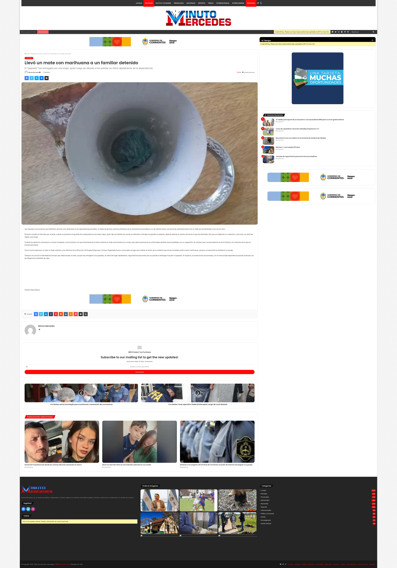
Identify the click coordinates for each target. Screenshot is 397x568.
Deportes (201, 3)
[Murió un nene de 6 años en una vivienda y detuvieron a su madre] (139, 442)
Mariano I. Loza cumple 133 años (60, 32)
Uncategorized (266, 520)
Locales (139, 3)
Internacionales (222, 3)
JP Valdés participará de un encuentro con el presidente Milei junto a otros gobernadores (310, 120)
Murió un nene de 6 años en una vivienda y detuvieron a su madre (126, 465)
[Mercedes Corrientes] (198, 18)
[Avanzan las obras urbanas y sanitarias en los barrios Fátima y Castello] (237, 523)
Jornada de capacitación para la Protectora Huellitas (296, 156)
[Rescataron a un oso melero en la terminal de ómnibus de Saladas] (268, 141)
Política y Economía (163, 3)
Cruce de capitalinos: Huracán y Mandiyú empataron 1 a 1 (297, 129)
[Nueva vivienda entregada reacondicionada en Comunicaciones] (160, 545)
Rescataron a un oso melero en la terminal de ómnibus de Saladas (301, 138)
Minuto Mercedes (33, 72)
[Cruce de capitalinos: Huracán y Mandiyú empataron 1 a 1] (268, 132)
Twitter (26, 516)
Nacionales (191, 3)
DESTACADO (265, 500)
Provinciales (179, 3)
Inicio (28, 54)
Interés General (238, 3)
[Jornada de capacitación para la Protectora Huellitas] (268, 159)
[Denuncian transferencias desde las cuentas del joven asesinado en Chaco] (62, 442)
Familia (210, 3)
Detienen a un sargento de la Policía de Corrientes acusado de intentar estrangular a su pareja (216, 465)
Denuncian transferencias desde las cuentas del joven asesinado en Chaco (53, 465)
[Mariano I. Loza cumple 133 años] (268, 150)
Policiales (149, 3)
